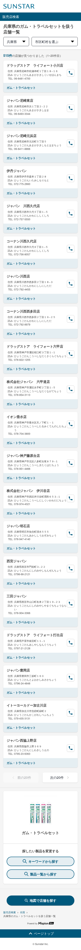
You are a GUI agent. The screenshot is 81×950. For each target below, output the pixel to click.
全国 (22, 912)
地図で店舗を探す (43, 900)
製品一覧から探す (43, 874)
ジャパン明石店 (18, 526)
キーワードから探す (43, 861)
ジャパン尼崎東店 (20, 100)
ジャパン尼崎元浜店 (22, 135)
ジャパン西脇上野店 (22, 740)
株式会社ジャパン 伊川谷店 (28, 490)
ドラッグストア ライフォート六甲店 (35, 346)
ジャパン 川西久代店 (23, 206)
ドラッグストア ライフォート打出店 (35, 635)
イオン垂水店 (17, 416)
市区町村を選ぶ (46, 41)
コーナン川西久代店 (22, 241)
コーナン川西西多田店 (23, 311)
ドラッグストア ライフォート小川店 (35, 65)
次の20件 (57, 777)
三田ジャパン (17, 596)
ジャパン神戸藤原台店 (23, 455)
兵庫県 (12, 41)
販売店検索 (9, 912)
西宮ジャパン (17, 561)
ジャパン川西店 (18, 276)
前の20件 (24, 777)
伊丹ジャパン (17, 170)
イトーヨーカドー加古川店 (27, 705)
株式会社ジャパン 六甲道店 (28, 381)
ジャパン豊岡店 (18, 670)
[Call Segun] (70, 73)
